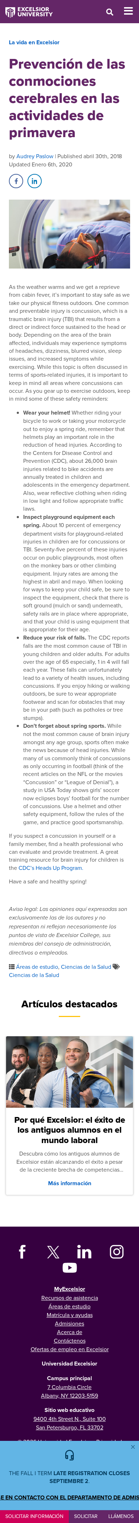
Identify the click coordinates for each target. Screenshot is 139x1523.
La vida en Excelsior (34, 42)
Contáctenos (70, 1340)
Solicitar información (34, 1516)
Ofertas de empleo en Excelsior (70, 1349)
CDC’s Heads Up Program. (52, 868)
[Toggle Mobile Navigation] (131, 11)
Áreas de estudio (37, 967)
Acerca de (69, 1332)
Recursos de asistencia (69, 1298)
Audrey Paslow (34, 156)
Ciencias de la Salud (86, 967)
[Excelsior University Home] (26, 9)
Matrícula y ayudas (70, 1315)
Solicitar (86, 1516)
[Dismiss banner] (133, 1447)
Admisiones (69, 1323)
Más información (69, 1183)
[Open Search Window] (109, 12)
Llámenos (121, 1516)
